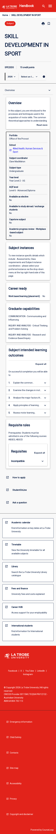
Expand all (41, 364)
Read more (42, 125)
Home (5, 15)
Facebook (12, 671)
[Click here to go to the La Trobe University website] (9, 7)
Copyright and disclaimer (21, 814)
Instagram (28, 674)
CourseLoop (48, 830)
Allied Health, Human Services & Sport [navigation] (28, 150)
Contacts (14, 753)
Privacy (13, 799)
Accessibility (16, 783)
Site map (14, 768)
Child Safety (15, 737)
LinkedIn (41, 671)
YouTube (29, 671)
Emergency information (21, 722)
